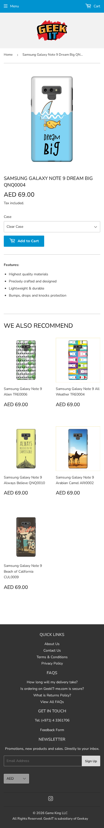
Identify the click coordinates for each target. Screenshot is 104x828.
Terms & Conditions (52, 657)
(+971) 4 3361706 (55, 720)
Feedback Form (52, 730)
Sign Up (91, 761)
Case (7, 216)
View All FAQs (52, 701)
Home (8, 54)
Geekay (82, 818)
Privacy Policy (52, 663)
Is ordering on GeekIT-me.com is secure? (52, 688)
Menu (14, 6)
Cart (96, 6)
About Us (52, 643)
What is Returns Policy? (52, 695)
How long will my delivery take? (52, 682)
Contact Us (52, 650)
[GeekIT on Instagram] (50, 799)
